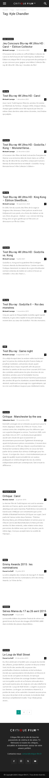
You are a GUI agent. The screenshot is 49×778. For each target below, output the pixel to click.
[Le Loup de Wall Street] (24, 640)
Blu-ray (5, 91)
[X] (28, 761)
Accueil (5, 10)
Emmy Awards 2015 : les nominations (18, 566)
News (5, 560)
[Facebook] (14, 761)
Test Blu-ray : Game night (18, 351)
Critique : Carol (11, 496)
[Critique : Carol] (24, 482)
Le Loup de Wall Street (16, 654)
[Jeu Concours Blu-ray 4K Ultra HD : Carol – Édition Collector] (24, 29)
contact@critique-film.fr (32, 753)
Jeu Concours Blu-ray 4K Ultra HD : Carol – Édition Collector (23, 45)
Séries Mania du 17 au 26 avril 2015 (24, 611)
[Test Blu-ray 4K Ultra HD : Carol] (24, 81)
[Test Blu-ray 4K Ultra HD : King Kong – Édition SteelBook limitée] (24, 183)
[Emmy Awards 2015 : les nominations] (24, 550)
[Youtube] (35, 761)
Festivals (6, 607)
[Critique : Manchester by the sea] (24, 402)
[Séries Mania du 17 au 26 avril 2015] (24, 597)
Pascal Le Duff (8, 571)
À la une (6, 140)
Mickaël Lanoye (9, 50)
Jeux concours (8, 39)
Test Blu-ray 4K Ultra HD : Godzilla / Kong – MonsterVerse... (24, 146)
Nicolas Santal (8, 500)
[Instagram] (21, 761)
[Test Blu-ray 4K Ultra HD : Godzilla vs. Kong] (24, 238)
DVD (4, 347)
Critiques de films (9, 492)
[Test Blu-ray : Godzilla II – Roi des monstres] (24, 290)
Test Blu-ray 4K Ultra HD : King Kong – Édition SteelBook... (24, 198)
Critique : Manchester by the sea (22, 416)
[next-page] (29, 712)
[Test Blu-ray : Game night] (24, 337)
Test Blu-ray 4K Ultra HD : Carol (21, 95)
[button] (4, 3)
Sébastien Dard (9, 420)
